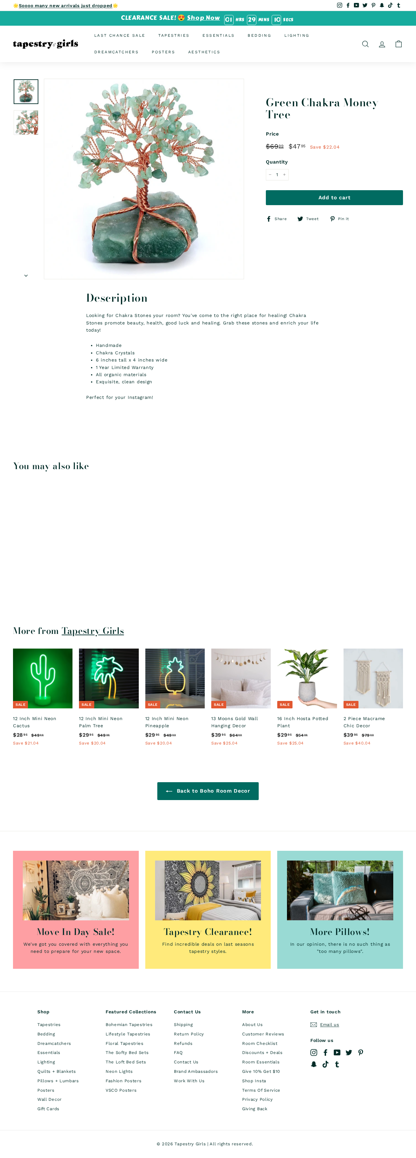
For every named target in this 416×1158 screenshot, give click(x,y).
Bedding (259, 35)
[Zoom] (144, 179)
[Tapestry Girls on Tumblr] (337, 1064)
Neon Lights (119, 1071)
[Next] (26, 273)
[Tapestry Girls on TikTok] (325, 1064)
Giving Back (254, 1108)
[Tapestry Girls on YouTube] (337, 1052)
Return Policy (189, 1034)
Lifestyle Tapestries (128, 1034)
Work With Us (189, 1080)
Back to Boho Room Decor (212, 791)
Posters (163, 52)
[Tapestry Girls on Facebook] (325, 1052)
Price (272, 134)
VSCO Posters (121, 1090)
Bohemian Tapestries (129, 1024)
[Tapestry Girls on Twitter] (348, 1052)
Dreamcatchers (116, 52)
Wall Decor (49, 1099)
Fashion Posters (124, 1080)
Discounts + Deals (262, 1052)
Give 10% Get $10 (261, 1071)
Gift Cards (48, 1108)
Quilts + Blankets (56, 1071)
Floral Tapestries (125, 1043)
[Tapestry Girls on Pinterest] (360, 1052)
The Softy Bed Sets (127, 1052)
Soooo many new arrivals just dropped (65, 5)
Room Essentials (261, 1061)
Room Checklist (260, 1043)
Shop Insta (254, 1080)
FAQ (178, 1052)
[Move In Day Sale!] (76, 890)
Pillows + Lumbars (58, 1080)
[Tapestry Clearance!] (208, 890)
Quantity (277, 162)
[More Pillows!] (340, 890)
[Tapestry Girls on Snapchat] (313, 1064)
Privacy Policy (257, 1099)
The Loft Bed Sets (126, 1061)
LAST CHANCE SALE (119, 35)
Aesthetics (204, 52)
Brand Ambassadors (196, 1071)
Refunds (183, 1043)
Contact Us (186, 1061)
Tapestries (173, 35)
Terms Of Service (261, 1090)
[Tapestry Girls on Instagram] (313, 1052)
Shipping (183, 1024)
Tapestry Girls (93, 631)
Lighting (296, 35)
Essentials (218, 35)
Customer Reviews (263, 1034)
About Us (252, 1024)
